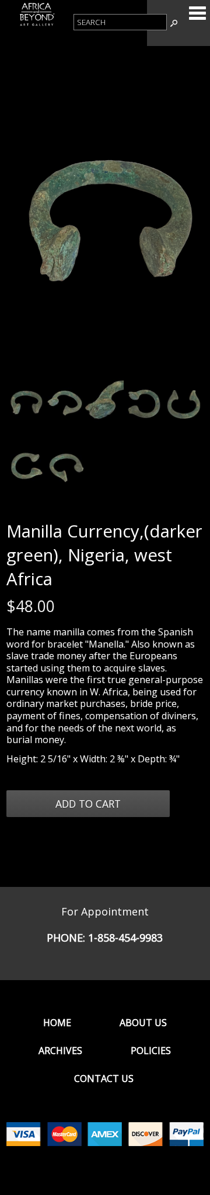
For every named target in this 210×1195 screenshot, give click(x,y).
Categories (197, 13)
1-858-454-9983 (125, 938)
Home (57, 1022)
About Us (143, 1022)
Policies (151, 1050)
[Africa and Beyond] (36, 24)
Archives (60, 1050)
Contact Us (104, 1078)
